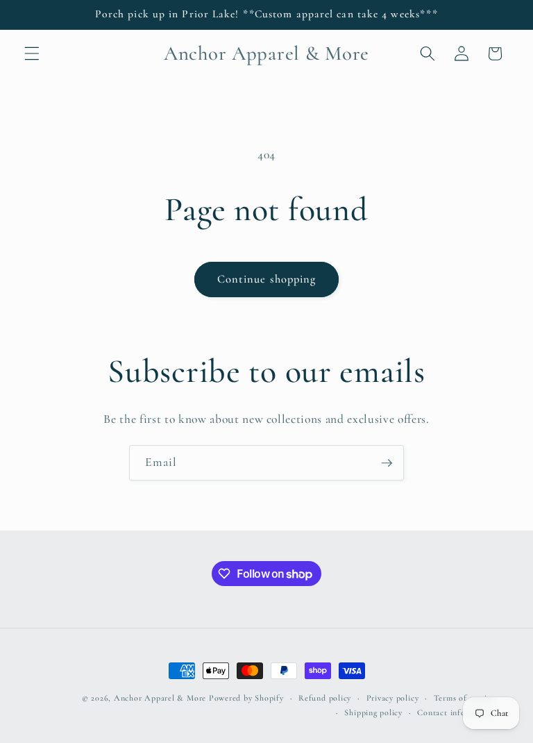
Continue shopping (266, 279)
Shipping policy (373, 712)
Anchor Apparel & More (160, 698)
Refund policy (324, 698)
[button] (32, 53)
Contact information (456, 712)
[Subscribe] (386, 463)
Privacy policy (392, 698)
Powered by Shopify (246, 698)
